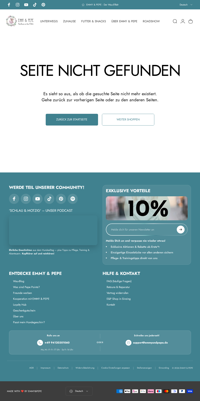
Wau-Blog (18, 281)
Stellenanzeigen (144, 367)
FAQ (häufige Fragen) (119, 281)
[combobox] (186, 4)
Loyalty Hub (19, 305)
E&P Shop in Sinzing (119, 299)
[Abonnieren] (181, 229)
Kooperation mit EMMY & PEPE (31, 299)
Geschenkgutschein (24, 310)
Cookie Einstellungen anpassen (115, 367)
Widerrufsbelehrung (85, 367)
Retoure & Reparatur (118, 287)
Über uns (18, 316)
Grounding (164, 367)
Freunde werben (22, 293)
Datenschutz (63, 367)
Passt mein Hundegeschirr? (29, 322)
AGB (31, 367)
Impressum (46, 367)
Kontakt (111, 305)
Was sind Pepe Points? (26, 287)
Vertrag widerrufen (117, 293)
